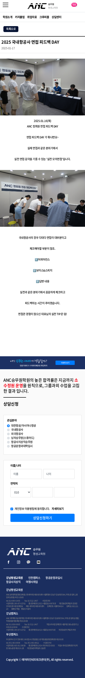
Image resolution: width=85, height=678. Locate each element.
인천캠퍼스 (34, 578)
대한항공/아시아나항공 (23, 426)
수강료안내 (25, 627)
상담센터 (56, 17)
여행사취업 (32, 582)
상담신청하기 (42, 517)
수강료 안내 (46, 600)
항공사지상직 (13, 582)
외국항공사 (17, 434)
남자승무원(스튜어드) (22, 438)
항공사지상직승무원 (22, 442)
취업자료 (32, 17)
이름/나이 (15, 466)
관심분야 (12, 420)
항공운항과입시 (54, 578)
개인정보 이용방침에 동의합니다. (39, 509)
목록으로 (11, 29)
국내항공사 (17, 430)
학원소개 (7, 17)
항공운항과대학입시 (22, 446)
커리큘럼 (19, 17)
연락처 (14, 484)
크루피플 (44, 17)
